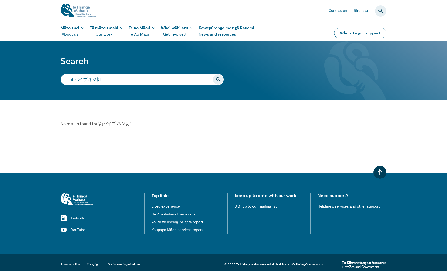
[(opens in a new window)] (364, 265)
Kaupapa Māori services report (177, 230)
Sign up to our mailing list (256, 206)
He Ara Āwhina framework (174, 214)
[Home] (77, 199)
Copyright (94, 264)
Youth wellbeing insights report (177, 222)
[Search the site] (218, 79)
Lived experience (166, 206)
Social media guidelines (124, 264)
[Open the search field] (380, 11)
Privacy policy (70, 264)
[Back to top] (379, 172)
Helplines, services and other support (349, 206)
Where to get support (360, 33)
